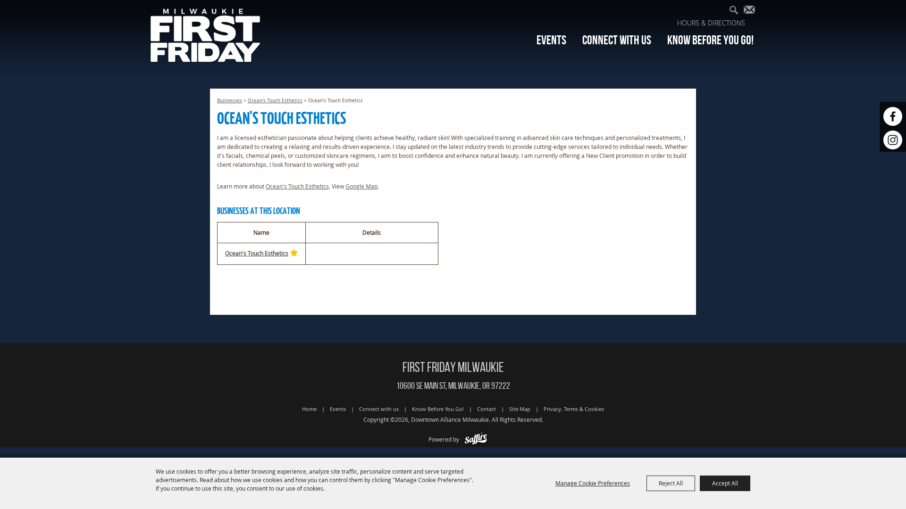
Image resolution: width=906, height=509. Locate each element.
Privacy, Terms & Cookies (574, 408)
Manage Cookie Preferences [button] (592, 483)
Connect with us (616, 40)
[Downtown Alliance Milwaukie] (206, 35)
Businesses (229, 101)
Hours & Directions (711, 22)
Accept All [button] (725, 483)
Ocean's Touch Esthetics (275, 101)
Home (309, 408)
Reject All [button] (671, 483)
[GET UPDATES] (751, 12)
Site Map (519, 408)
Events (551, 40)
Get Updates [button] (751, 11)
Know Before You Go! (710, 40)
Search (737, 11)
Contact (486, 408)
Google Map (361, 186)
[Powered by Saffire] (475, 439)
